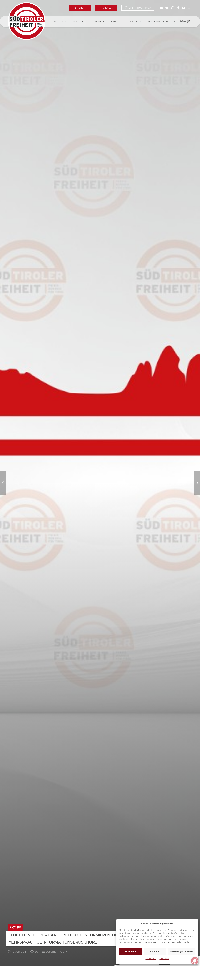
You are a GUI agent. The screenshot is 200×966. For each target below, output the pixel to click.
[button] (69, 21)
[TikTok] (178, 8)
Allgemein (52, 951)
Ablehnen (155, 951)
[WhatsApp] (189, 8)
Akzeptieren (130, 951)
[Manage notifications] (194, 960)
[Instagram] (172, 8)
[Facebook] (167, 8)
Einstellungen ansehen (182, 951)
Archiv (64, 951)
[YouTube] (184, 8)
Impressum (164, 958)
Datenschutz (151, 958)
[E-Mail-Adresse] (161, 8)
